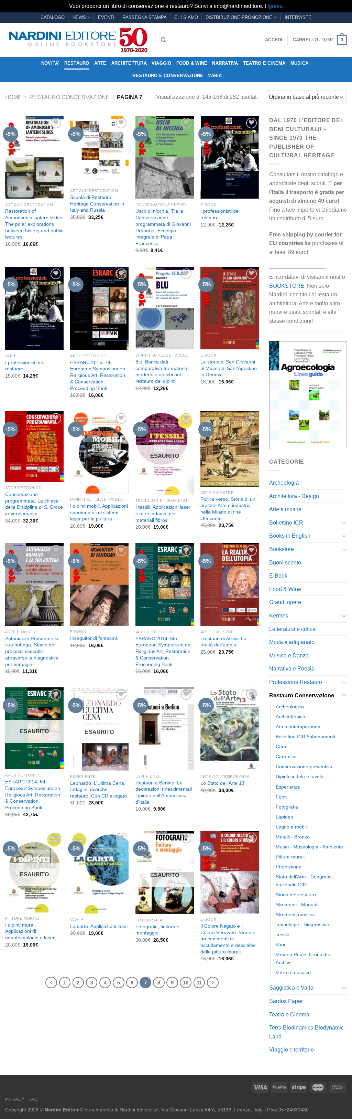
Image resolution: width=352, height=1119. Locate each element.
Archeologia (284, 483)
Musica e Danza (289, 655)
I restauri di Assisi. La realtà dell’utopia (223, 642)
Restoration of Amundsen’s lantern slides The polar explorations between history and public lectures (34, 224)
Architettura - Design (294, 496)
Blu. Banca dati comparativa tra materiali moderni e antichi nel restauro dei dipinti (162, 371)
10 (185, 982)
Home (13, 97)
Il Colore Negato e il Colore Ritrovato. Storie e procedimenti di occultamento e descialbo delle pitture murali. (228, 938)
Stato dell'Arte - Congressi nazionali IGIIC (304, 880)
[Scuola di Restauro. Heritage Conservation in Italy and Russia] (99, 150)
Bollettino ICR (286, 523)
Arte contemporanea (298, 726)
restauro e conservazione (167, 75)
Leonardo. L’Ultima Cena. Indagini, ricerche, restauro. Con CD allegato (98, 789)
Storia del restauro (296, 894)
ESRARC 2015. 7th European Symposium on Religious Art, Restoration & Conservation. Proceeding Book (97, 375)
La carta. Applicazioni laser (99, 926)
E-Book (278, 576)
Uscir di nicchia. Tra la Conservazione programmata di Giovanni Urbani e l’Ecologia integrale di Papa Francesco (163, 227)
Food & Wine (192, 63)
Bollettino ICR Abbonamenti (305, 736)
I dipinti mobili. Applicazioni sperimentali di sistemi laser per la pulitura (99, 512)
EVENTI (106, 17)
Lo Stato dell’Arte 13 (222, 783)
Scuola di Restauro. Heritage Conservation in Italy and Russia (97, 203)
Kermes (278, 616)
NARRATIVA (225, 63)
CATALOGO (53, 17)
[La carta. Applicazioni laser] (99, 872)
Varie (281, 944)
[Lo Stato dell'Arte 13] (229, 728)
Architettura (129, 63)
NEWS (79, 17)
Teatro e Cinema (264, 63)
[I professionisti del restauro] (229, 157)
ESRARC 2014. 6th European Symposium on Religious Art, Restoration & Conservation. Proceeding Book (162, 651)
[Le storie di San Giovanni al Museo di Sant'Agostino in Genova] (229, 308)
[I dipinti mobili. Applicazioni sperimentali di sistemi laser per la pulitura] (99, 452)
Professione (288, 866)
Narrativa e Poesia (292, 669)
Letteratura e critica (292, 629)
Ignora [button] (275, 6)
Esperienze (288, 787)
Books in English (289, 536)
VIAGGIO (162, 63)
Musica (299, 63)
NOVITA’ (50, 63)
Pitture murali (290, 856)
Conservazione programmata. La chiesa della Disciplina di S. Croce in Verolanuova (34, 504)
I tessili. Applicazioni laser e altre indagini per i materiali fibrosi (162, 513)
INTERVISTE (298, 17)
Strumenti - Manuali (297, 904)
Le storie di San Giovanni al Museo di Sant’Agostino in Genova (228, 368)
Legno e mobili (292, 827)
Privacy (14, 1099)
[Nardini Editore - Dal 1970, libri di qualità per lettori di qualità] (78, 39)
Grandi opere (285, 602)
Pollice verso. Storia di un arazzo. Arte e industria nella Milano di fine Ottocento (227, 508)
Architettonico (290, 716)
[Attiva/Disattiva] (344, 522)
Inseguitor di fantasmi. (94, 638)
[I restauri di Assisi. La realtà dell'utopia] (229, 584)
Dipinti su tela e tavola (299, 776)
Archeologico (290, 706)
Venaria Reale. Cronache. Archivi (304, 958)
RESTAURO (76, 63)
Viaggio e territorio (291, 1050)
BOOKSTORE (286, 286)
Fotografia (287, 807)
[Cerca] (163, 39)
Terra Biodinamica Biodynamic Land (306, 1032)
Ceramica (286, 756)
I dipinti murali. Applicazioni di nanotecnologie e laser (30, 931)
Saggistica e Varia (291, 988)
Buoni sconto (285, 563)
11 (199, 982)
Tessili (282, 934)
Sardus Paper (286, 1001)
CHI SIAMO (186, 17)
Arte (100, 63)
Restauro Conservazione (69, 97)
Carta (282, 746)
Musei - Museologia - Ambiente (309, 846)
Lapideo (284, 817)
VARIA (215, 75)
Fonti (281, 797)
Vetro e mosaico (293, 972)
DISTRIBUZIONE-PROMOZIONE (239, 17)
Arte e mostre (285, 509)
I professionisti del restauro (220, 214)
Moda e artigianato (292, 642)
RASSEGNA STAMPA (144, 17)
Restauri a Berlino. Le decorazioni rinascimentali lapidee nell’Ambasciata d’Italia (163, 792)
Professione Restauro (295, 682)
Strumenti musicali (296, 914)
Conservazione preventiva (304, 766)
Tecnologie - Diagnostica (302, 924)
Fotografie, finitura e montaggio (157, 930)
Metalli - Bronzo (293, 837)
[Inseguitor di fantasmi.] (99, 584)
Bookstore (281, 549)
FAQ (33, 1099)
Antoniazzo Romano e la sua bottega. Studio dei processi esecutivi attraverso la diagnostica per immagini (31, 651)
